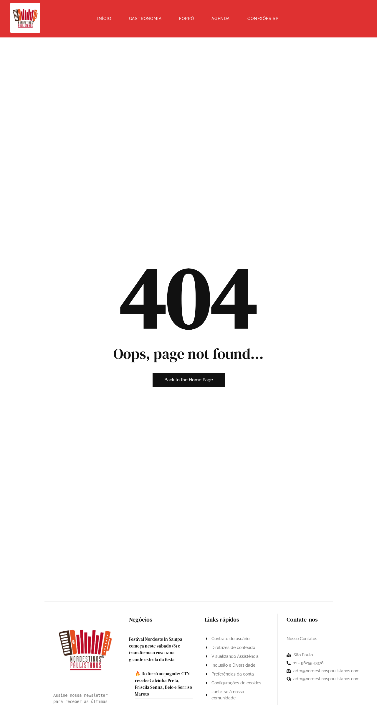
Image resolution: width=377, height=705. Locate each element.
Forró (186, 18)
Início (104, 18)
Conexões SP (263, 18)
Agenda (220, 18)
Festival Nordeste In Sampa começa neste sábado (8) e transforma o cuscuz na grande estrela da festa (155, 649)
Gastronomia (145, 18)
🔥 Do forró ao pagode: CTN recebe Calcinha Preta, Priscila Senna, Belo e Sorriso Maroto (163, 684)
